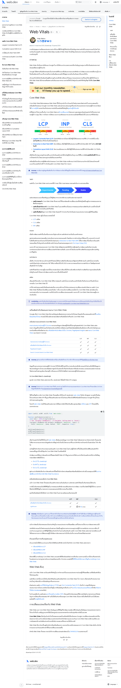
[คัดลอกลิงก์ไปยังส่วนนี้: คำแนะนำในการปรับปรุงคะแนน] (53, 539)
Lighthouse (33, 506)
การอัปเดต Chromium (98, 668)
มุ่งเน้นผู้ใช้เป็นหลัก (73, 108)
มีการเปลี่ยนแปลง (64, 112)
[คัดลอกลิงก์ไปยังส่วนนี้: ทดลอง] (35, 231)
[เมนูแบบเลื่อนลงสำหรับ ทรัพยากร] (31, 2)
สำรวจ (37, 2)
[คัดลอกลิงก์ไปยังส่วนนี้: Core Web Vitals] (46, 98)
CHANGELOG (74, 631)
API (90, 404)
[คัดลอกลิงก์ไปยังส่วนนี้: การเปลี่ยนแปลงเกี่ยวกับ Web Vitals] (62, 605)
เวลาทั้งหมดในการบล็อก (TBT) (55, 594)
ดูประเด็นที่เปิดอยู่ (86, 666)
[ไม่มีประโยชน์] (99, 26)
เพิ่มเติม (57, 2)
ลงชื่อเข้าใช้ (116, 2)
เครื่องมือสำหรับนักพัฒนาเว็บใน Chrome (59, 330)
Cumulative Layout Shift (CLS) (43, 149)
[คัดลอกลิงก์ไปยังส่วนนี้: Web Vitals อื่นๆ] (45, 567)
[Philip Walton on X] (38, 41)
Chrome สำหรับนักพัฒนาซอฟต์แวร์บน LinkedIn (113, 672)
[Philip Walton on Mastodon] (46, 41)
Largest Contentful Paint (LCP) (43, 139)
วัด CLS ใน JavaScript (40, 468)
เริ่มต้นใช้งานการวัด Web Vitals (90, 360)
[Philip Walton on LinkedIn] (43, 41)
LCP (34, 219)
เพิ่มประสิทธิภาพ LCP (39, 547)
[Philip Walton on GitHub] (41, 41)
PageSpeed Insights (78, 330)
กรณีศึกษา (97, 672)
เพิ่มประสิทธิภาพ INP (39, 550)
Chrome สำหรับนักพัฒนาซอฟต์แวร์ (100, 664)
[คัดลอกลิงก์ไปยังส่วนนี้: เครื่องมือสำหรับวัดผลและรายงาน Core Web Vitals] (68, 310)
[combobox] (84, 2)
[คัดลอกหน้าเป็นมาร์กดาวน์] (57, 32)
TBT (81, 507)
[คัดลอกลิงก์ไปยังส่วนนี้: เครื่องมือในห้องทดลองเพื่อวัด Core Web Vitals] (58, 479)
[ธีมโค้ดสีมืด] (101, 412)
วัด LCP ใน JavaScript (40, 461)
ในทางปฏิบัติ (34, 108)
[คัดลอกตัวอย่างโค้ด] (103, 412)
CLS (34, 222)
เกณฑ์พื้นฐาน (47, 2)
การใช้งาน (83, 404)
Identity (44, 11)
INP (34, 226)
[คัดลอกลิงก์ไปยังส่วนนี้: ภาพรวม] (38, 60)
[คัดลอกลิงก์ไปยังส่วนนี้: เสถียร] (34, 277)
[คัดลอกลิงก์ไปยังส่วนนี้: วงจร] (34, 179)
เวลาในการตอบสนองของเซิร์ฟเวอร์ (82, 588)
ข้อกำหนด (28, 684)
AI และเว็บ (4, 11)
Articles (5, 8)
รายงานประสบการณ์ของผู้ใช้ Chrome (40, 325)
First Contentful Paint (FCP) (70, 585)
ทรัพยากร (27, 2)
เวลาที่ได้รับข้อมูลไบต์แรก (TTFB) (49, 585)
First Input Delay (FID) (80, 243)
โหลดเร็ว (14, 11)
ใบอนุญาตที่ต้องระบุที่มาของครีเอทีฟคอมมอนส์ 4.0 (55, 647)
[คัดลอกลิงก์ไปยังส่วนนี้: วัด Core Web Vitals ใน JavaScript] (52, 376)
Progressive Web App (57, 11)
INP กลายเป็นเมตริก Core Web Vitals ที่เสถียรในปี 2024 (74, 303)
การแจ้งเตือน (81, 11)
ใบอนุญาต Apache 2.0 (88, 647)
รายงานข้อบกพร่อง (87, 663)
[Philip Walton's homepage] (50, 41)
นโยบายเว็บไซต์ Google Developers (48, 649)
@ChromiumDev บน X (112, 664)
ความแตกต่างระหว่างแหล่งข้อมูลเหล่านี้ (52, 388)
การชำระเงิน (71, 11)
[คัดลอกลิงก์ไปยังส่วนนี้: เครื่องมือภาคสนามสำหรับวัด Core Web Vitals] (58, 322)
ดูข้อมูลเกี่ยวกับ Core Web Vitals (29, 11)
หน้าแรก (31, 26)
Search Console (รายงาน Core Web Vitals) (41, 352)
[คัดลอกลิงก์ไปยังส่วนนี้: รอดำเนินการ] (38, 257)
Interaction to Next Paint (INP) (43, 144)
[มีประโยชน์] (97, 26)
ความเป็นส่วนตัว (37, 684)
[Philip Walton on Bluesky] (48, 41)
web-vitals (77, 395)
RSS (109, 676)
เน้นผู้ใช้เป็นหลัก (39, 599)
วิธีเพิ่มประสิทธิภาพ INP (95, 11)
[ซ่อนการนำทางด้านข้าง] (21, 685)
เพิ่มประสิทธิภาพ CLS (39, 553)
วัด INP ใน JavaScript (39, 464)
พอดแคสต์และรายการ (98, 675)
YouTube (110, 668)
